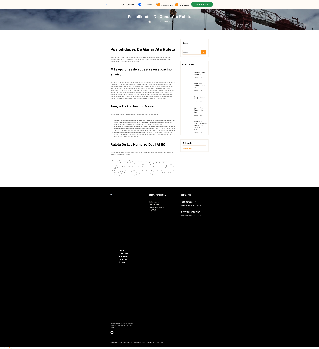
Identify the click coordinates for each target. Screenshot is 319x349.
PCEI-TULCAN (127, 4)
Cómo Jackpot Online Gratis (199, 73)
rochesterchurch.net (6, 348)
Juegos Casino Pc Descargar (199, 98)
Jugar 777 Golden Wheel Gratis (199, 86)
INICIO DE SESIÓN (202, 4)
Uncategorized (187, 148)
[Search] (203, 52)
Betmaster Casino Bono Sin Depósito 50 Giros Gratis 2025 (200, 125)
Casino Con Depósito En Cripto (198, 110)
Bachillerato (153, 207)
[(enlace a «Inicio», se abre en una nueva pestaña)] (111, 4)
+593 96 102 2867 (188, 202)
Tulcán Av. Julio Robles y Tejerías (191, 205)
